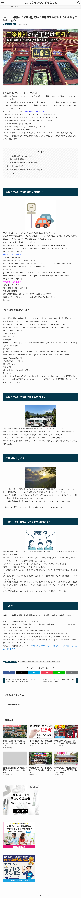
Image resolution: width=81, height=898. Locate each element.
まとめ (12, 173)
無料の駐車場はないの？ (22, 159)
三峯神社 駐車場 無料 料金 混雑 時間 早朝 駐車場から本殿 (40, 662)
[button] (9, 672)
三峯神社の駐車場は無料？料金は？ (23, 156)
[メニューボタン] (2, 2)
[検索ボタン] (78, 2)
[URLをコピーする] (72, 672)
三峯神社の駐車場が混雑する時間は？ (24, 162)
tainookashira (14, 704)
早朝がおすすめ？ (17, 166)
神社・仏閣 (8, 24)
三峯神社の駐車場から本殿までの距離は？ (26, 170)
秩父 (14, 24)
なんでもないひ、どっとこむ (40, 2)
